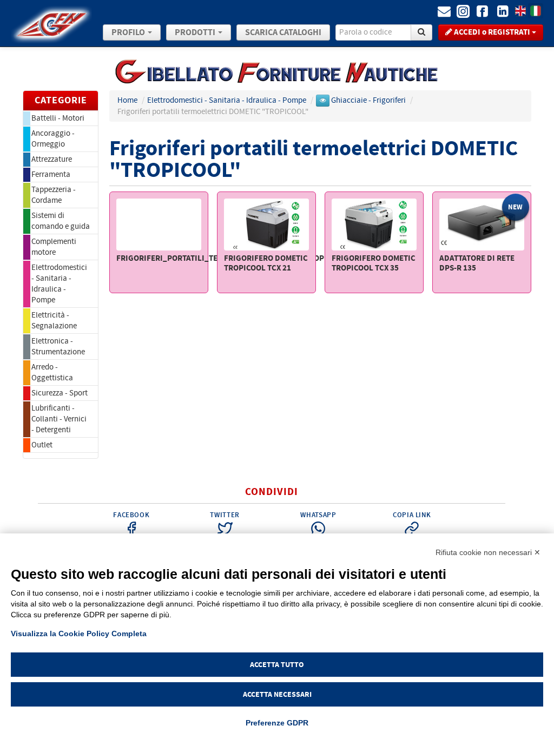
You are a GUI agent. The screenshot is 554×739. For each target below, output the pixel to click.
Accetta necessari (277, 694)
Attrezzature (51, 159)
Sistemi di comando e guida (60, 221)
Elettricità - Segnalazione (54, 320)
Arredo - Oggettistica (52, 372)
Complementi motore (53, 247)
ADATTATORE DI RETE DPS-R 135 (477, 263)
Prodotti (196, 32)
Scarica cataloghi (283, 32)
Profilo (129, 32)
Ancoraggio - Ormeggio (53, 138)
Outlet (41, 445)
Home (127, 100)
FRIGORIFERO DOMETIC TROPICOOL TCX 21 (266, 263)
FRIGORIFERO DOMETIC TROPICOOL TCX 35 (374, 263)
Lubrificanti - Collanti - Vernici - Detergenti (59, 419)
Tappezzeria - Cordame (53, 195)
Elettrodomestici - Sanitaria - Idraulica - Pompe (59, 283)
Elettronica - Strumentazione (58, 346)
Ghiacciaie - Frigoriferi (369, 100)
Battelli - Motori (57, 118)
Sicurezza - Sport (59, 393)
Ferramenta (50, 174)
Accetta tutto (277, 664)
